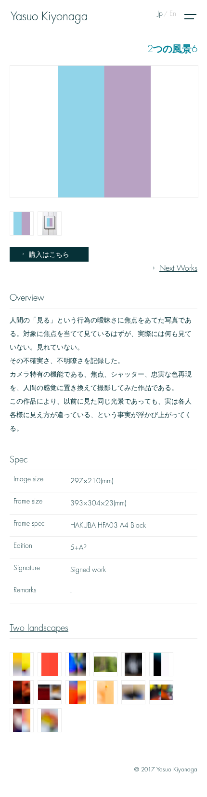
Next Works (178, 268)
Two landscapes (39, 628)
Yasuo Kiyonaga (49, 16)
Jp (160, 13)
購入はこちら (49, 254)
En (172, 13)
